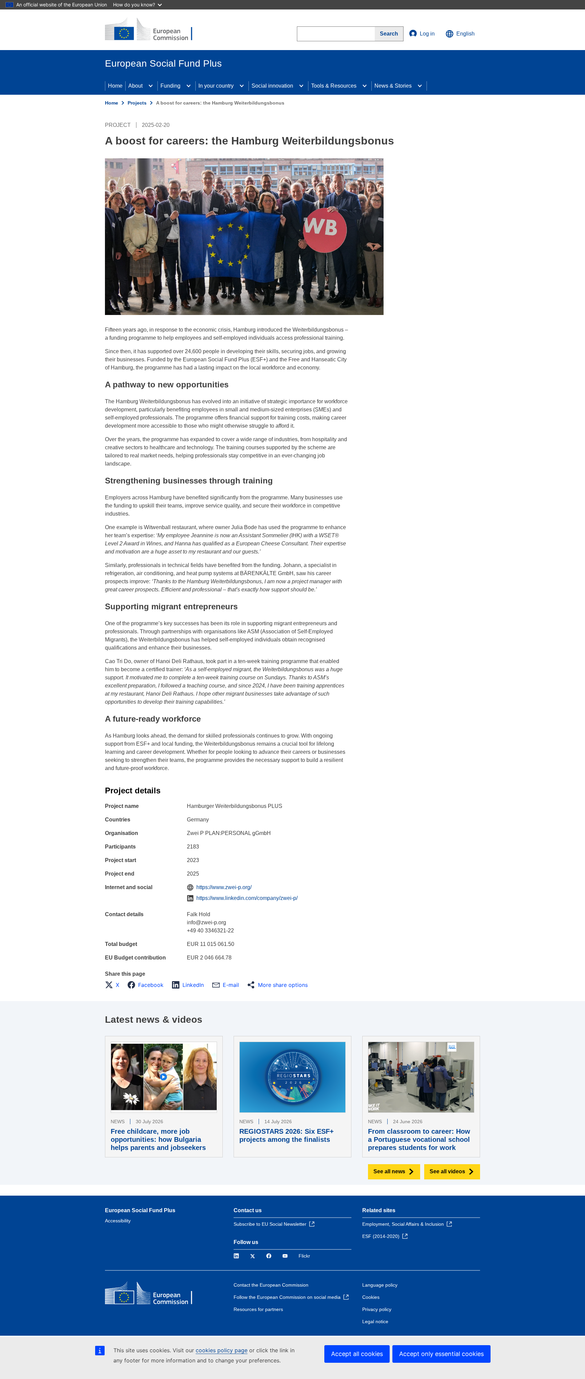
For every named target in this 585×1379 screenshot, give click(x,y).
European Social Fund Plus (140, 1210)
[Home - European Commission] (154, 30)
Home (115, 86)
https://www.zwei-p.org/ (224, 887)
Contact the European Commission (271, 1285)
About (135, 86)
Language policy (379, 1285)
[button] (114, 985)
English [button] (465, 34)
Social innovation (272, 86)
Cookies (371, 1297)
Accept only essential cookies (441, 1353)
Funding (170, 86)
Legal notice (375, 1321)
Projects (137, 103)
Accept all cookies (357, 1353)
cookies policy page (221, 1350)
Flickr (304, 1256)
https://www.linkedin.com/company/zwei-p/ (247, 898)
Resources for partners (258, 1309)
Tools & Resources (333, 86)
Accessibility (118, 1220)
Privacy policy (376, 1309)
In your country (216, 86)
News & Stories (393, 86)
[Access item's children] (150, 86)
